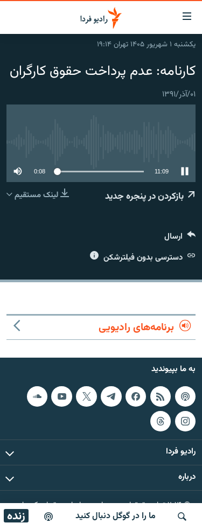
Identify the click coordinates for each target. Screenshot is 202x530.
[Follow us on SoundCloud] (37, 396)
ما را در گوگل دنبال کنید (115, 516)
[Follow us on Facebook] (136, 396)
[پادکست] (48, 516)
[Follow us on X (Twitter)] (86, 396)
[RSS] (160, 396)
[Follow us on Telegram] (111, 396)
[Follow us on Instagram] (185, 421)
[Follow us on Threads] (160, 421)
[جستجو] (182, 516)
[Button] (180, 238)
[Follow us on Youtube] (61, 396)
